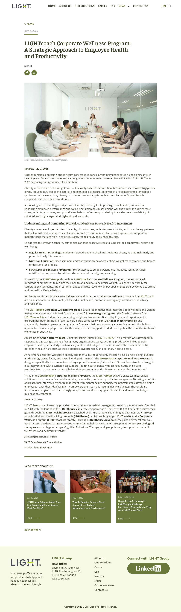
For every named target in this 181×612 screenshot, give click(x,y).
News (121, 6)
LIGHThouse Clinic (35, 317)
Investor (99, 576)
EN (164, 6)
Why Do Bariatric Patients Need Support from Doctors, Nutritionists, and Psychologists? (88, 505)
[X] (34, 72)
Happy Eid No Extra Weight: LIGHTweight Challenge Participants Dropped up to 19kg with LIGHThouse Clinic (134, 506)
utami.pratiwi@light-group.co (38, 447)
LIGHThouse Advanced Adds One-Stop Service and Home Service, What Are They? (44, 505)
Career (102, 6)
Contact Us (140, 6)
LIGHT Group (51, 279)
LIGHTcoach (81, 279)
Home (52, 6)
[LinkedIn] (148, 568)
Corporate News (104, 585)
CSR (112, 6)
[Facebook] (27, 72)
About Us (65, 6)
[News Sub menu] (128, 6)
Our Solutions (85, 6)
